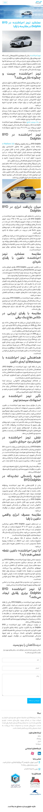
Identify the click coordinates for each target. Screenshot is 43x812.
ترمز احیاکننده (35, 55)
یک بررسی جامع (33, 122)
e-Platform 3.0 (8, 144)
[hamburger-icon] (5, 2)
